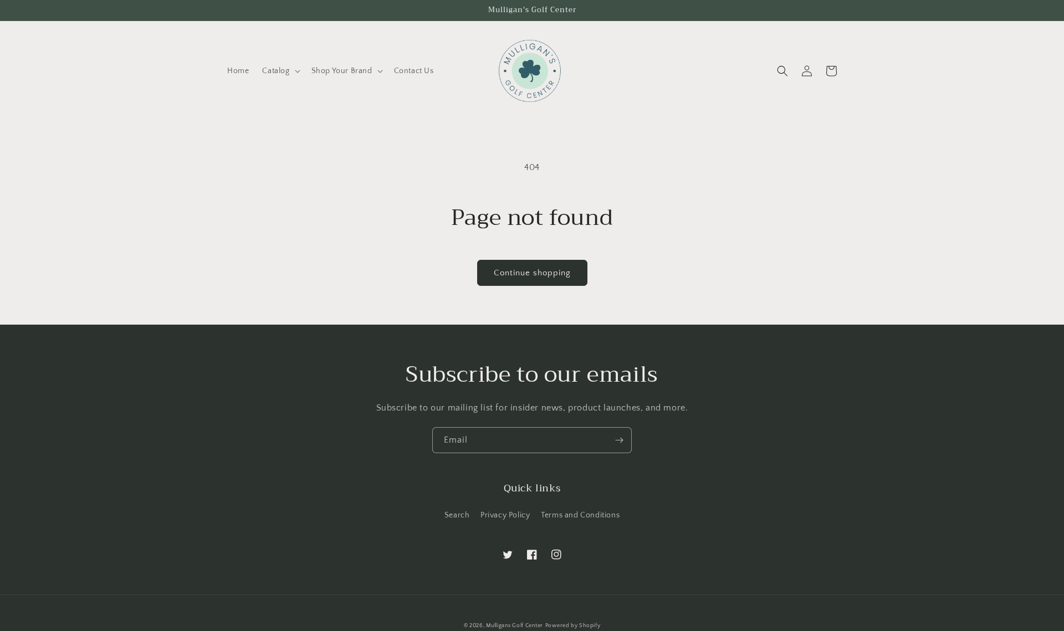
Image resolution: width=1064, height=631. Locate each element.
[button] (279, 71)
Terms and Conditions (580, 515)
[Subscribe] (619, 440)
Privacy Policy (505, 515)
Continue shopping (532, 273)
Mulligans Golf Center (514, 626)
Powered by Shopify (573, 626)
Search (457, 515)
